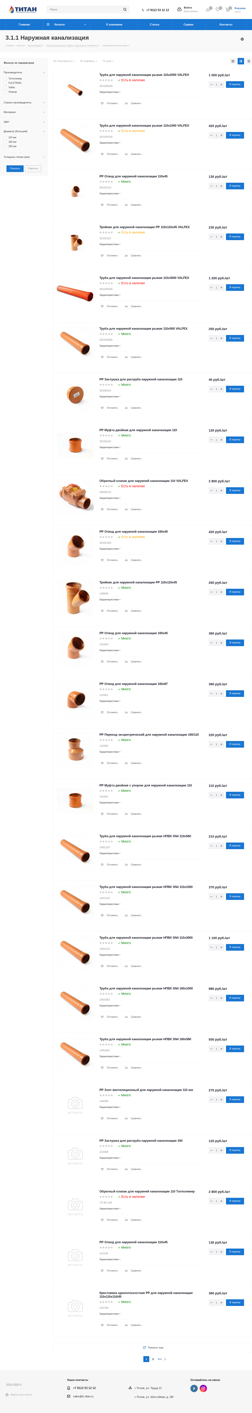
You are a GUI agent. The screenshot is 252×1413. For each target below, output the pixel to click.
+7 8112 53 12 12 (157, 10)
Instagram (203, 1388)
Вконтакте (194, 1388)
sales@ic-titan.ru (83, 1396)
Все (160, 1359)
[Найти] (124, 9)
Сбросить (33, 168)
